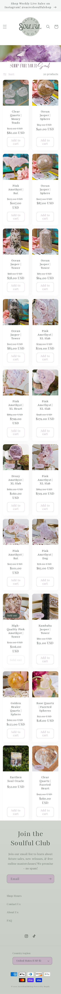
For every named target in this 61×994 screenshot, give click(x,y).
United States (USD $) (28, 960)
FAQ (9, 920)
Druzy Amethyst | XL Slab (15, 480)
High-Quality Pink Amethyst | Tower (16, 631)
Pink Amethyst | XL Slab (45, 334)
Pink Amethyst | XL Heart (15, 405)
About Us (12, 912)
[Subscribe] (50, 878)
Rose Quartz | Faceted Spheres (45, 707)
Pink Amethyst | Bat (15, 189)
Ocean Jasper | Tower (16, 264)
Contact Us (14, 904)
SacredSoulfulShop (25, 986)
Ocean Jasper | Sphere (45, 115)
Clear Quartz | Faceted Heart (45, 783)
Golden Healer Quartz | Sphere (16, 709)
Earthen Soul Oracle (15, 779)
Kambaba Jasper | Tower (45, 629)
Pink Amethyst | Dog (45, 554)
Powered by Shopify (42, 986)
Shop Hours (14, 895)
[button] (5, 27)
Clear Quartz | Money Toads (16, 117)
